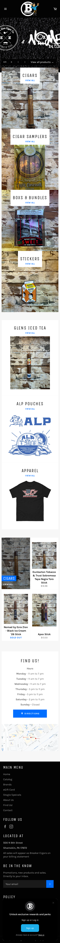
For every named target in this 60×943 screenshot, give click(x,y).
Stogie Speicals (12, 794)
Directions (31, 713)
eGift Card (9, 789)
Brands (7, 784)
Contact (7, 810)
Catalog (7, 779)
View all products (42, 62)
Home (6, 774)
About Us (8, 799)
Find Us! (7, 805)
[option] (30, 45)
